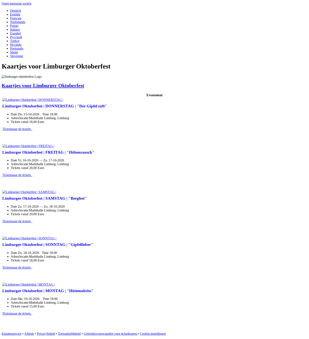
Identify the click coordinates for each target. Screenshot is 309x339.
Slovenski (16, 56)
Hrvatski (15, 44)
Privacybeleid (46, 333)
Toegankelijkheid (69, 333)
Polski (14, 26)
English (15, 14)
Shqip (14, 52)
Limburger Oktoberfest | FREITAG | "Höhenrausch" (48, 152)
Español (15, 33)
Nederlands (17, 22)
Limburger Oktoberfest (43, 85)
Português (16, 48)
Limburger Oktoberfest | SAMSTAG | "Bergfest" (44, 198)
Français (15, 18)
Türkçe (15, 41)
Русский (16, 37)
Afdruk (29, 333)
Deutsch (15, 10)
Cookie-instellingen (153, 333)
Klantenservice (11, 333)
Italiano (15, 29)
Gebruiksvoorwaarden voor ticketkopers (111, 333)
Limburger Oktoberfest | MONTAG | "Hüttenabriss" (48, 291)
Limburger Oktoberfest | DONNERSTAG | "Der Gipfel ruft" (54, 106)
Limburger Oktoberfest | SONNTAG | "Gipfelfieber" (47, 244)
